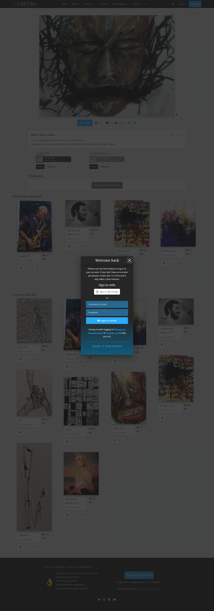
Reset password (113, 345)
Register (96, 345)
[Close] (129, 260)
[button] (107, 292)
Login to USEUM (108, 320)
